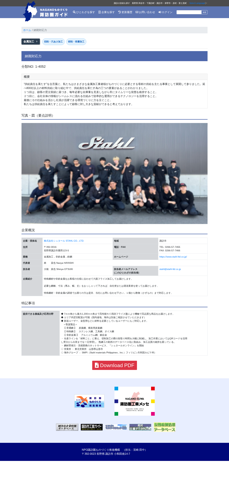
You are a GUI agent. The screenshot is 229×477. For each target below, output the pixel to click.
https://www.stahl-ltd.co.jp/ (173, 256)
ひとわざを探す (85, 12)
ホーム (27, 30)
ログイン (167, 12)
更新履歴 (126, 12)
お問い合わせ (146, 12)
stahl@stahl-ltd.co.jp (170, 269)
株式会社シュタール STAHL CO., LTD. (64, 240)
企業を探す (108, 12)
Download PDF (116, 365)
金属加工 (29, 41)
